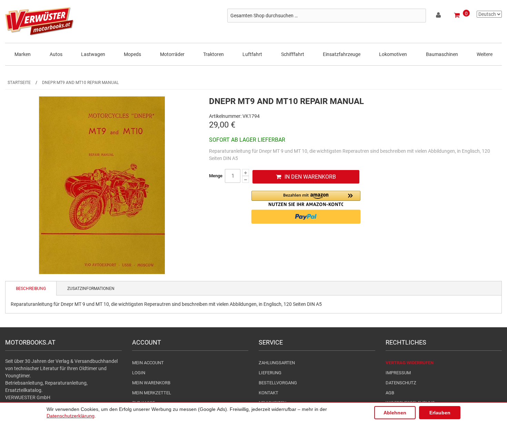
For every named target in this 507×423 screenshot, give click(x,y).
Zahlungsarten (277, 362)
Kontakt (268, 392)
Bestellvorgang (278, 382)
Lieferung (270, 372)
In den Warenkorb (310, 176)
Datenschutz (401, 382)
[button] (305, 198)
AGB (390, 392)
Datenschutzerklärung (71, 416)
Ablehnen (395, 412)
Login (138, 372)
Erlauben (439, 412)
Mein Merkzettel (151, 392)
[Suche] (419, 15)
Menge (215, 175)
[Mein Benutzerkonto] (439, 16)
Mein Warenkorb (151, 382)
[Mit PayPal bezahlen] (305, 217)
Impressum (398, 372)
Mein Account (148, 362)
